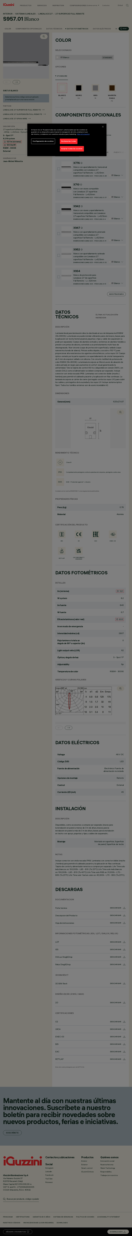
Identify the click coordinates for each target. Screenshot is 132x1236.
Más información (83, 134)
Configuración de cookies (43, 141)
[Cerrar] (103, 127)
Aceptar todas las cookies (71, 149)
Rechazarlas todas (68, 141)
